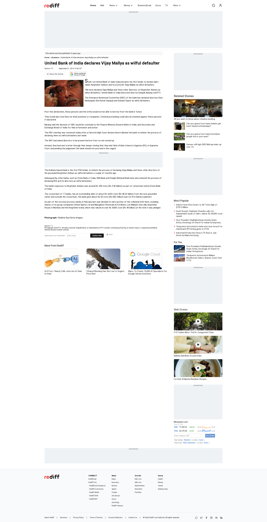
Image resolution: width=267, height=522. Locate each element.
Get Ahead (116, 496)
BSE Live (138, 479)
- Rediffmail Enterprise (96, 486)
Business (55, 57)
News (112, 5)
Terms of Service (96, 518)
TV (166, 5)
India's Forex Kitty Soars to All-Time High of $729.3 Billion (196, 206)
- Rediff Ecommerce (95, 489)
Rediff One (92, 482)
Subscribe (97, 236)
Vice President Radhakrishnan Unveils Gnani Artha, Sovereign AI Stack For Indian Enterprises (198, 221)
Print (111, 234)
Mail (102, 5)
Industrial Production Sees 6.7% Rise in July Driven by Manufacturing (196, 234)
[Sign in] (220, 5)
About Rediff (49, 518)
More (175, 5)
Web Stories (181, 309)
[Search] (213, 5)
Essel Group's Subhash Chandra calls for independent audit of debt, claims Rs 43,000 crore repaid (199, 213)
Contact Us (132, 518)
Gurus (158, 5)
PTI (52, 69)
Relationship (163, 489)
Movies (114, 486)
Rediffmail (92, 479)
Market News (140, 486)
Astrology (115, 502)
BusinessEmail (144, 5)
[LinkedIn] (221, 518)
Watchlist (138, 489)
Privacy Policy (78, 518)
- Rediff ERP (92, 499)
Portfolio (138, 492)
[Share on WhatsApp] (196, 518)
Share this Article (56, 74)
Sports (114, 489)
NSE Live (138, 482)
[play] (198, 321)
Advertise (63, 518)
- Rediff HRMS (93, 492)
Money (127, 5)
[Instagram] (211, 518)
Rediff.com (153, 518)
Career (160, 486)
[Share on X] (201, 518)
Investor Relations (115, 518)
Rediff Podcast (117, 506)
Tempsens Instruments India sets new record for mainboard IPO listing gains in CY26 (199, 227)
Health (160, 479)
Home (93, 5)
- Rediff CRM (93, 496)
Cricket (114, 492)
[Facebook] (206, 518)
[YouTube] (216, 518)
